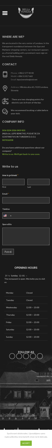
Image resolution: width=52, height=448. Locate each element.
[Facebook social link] (12, 356)
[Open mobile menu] (5, 13)
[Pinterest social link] (26, 356)
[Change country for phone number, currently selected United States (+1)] (5, 215)
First (4, 187)
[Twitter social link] (19, 356)
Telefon (6, 209)
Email (5, 193)
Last (29, 187)
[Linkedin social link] (33, 356)
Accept (26, 443)
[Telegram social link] (40, 356)
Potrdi (8, 251)
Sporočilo (7, 224)
